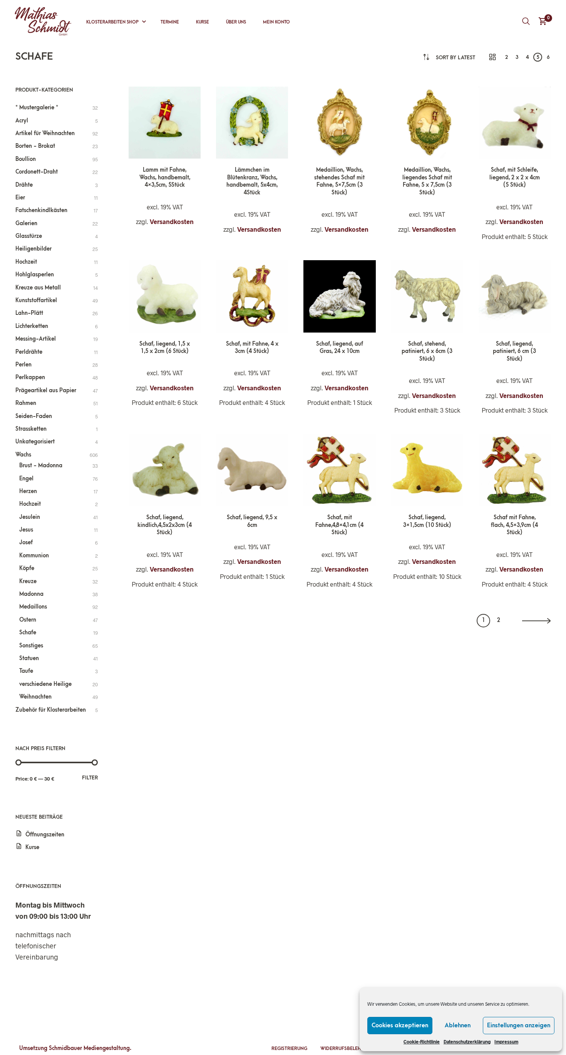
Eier (20, 197)
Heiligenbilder (33, 249)
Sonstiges (31, 645)
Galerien (26, 223)
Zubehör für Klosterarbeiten (50, 710)
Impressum (506, 1041)
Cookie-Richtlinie (422, 1041)
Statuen (29, 658)
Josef (26, 542)
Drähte (24, 185)
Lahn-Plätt (29, 313)
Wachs (23, 454)
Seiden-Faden (33, 416)
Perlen (23, 364)
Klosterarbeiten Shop (112, 22)
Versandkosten (172, 221)
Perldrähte (28, 352)
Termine (170, 22)
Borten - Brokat (35, 146)
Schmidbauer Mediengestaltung (89, 1048)
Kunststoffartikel (36, 300)
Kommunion (34, 555)
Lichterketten (31, 326)
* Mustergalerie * (36, 107)
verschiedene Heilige (45, 684)
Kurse (202, 22)
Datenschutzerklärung (467, 1041)
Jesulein (29, 517)
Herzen (28, 491)
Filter (90, 778)
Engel (26, 478)
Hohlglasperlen (34, 274)
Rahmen (25, 403)
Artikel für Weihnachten (45, 133)
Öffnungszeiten (44, 834)
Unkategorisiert (35, 441)
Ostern (27, 620)
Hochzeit (26, 262)
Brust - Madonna (40, 465)
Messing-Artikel (35, 339)
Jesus (26, 530)
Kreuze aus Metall (38, 287)
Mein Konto (276, 22)
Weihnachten (35, 697)
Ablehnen (458, 1025)
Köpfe (26, 568)
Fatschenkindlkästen (41, 210)
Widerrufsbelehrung (347, 1048)
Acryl (21, 120)
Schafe (27, 632)
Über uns (236, 22)
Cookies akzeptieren (400, 1025)
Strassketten (31, 429)
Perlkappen (30, 377)
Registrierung (289, 1048)
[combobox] (455, 57)
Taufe (26, 671)
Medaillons (33, 607)
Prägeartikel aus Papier (45, 390)
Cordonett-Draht (36, 172)
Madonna (31, 594)
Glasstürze (28, 236)
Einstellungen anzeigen (518, 1025)
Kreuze (28, 581)
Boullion (25, 159)
